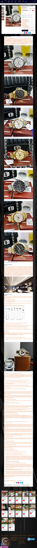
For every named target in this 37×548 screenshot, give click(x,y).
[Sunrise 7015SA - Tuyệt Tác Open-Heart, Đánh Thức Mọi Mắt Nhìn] (5, 494)
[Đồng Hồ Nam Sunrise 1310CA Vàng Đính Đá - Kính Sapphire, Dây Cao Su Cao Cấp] (5, 507)
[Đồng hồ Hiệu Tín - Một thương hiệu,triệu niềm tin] (3, 2)
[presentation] (6, 16)
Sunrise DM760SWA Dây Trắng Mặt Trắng (9, 75)
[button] (3, 8)
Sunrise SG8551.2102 (32, 511)
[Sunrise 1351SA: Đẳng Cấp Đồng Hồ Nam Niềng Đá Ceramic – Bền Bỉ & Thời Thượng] (25, 494)
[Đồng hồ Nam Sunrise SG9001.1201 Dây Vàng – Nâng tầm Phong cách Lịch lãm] (18, 507)
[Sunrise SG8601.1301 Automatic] (25, 507)
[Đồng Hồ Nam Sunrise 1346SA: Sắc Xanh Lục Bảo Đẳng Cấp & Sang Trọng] (18, 494)
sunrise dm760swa (10, 484)
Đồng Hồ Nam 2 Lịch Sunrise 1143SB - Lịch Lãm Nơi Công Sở (11, 498)
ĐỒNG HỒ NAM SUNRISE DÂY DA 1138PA (4, 526)
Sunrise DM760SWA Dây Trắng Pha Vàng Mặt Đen (11, 106)
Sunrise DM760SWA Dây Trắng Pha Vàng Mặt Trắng (11, 137)
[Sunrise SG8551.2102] (32, 507)
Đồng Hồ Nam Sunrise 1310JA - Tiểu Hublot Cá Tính (11, 512)
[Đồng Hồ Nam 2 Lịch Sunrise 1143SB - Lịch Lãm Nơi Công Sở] (11, 494)
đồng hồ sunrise (28, 484)
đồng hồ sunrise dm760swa (16, 484)
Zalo (1, 544)
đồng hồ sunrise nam (22, 484)
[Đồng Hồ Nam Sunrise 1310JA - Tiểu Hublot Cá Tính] (11, 507)
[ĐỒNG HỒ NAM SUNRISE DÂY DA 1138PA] (5, 521)
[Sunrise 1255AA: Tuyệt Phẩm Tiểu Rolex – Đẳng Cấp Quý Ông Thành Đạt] (32, 494)
